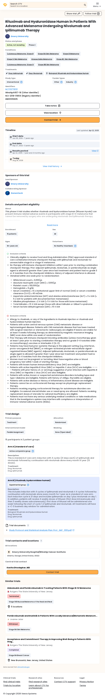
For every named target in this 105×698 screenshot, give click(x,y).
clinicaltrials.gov (23, 667)
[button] (20, 54)
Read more (52, 225)
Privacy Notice (87, 681)
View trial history (51, 166)
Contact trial (51, 120)
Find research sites (38, 681)
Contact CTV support (65, 681)
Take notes (51, 105)
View (94, 151)
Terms (83, 685)
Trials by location (12, 685)
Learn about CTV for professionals (39, 686)
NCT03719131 (11, 89)
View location (51, 112)
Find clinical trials (11, 681)
